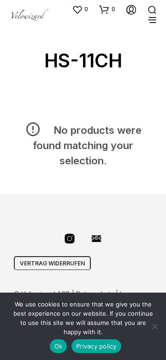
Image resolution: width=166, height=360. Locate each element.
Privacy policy (96, 346)
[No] (154, 326)
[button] (80, 9)
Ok (58, 346)
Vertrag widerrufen (52, 263)
